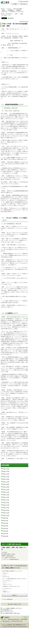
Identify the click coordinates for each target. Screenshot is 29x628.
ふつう (4, 574)
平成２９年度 (6, 512)
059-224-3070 (6, 621)
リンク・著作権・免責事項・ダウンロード (12, 608)
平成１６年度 (6, 479)
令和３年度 (5, 523)
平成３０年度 (6, 515)
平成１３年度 (6, 471)
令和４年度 (5, 525)
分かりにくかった (7, 584)
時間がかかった (7, 591)
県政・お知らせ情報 (18, 8)
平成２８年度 (6, 510)
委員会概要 (18, 10)
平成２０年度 (4, 11)
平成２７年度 (6, 507)
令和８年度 (5, 536)
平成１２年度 (6, 468)
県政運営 (3, 10)
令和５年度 (5, 528)
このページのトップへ (15, 604)
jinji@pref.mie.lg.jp (14, 559)
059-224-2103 (10, 555)
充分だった (5, 573)
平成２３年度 (6, 497)
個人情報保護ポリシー (7, 609)
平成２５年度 (6, 502)
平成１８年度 (6, 484)
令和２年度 (5, 520)
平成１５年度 (6, 476)
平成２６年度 (6, 505)
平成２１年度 (6, 492)
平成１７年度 (6, 481)
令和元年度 (5, 518)
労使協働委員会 (11, 10)
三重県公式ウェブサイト (5, 2)
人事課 (21, 13)
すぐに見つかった (7, 588)
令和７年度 (5, 533)
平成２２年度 (6, 494)
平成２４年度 (6, 499)
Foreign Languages (23, 1)
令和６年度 (5, 531)
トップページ (8, 8)
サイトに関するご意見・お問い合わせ (11, 613)
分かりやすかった (7, 580)
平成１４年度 (6, 474)
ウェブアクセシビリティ (8, 611)
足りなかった (6, 576)
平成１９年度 (6, 486)
